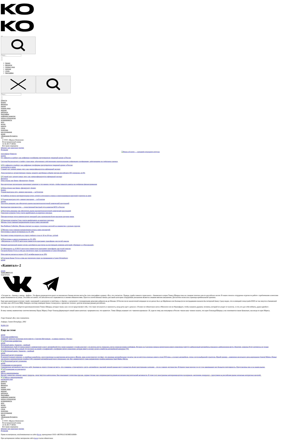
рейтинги (4, 112)
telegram (4, 148)
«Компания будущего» (9, 136)
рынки (3, 106)
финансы (8, 65)
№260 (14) (4, 325)
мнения (8, 69)
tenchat (21, 148)
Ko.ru (39, 434)
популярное (5, 154)
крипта (3, 126)
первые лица (10, 67)
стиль (7, 71)
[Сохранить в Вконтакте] (17, 292)
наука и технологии (8, 118)
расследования (6, 132)
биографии (9, 73)
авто (2, 122)
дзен (9, 148)
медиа (3, 124)
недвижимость (6, 120)
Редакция (4, 150)
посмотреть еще (7, 379)
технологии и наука (8, 167)
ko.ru (36, 438)
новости (4, 100)
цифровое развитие (8, 116)
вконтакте (14, 148)
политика (4, 130)
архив (3, 134)
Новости (13, 154)
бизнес (7, 63)
